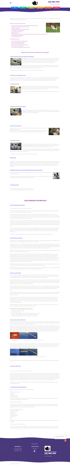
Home (14, 7)
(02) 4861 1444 (53, 2)
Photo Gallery (48, 7)
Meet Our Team (35, 448)
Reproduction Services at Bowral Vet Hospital (17, 23)
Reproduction (39, 7)
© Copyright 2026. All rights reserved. (15, 463)
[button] (65, 441)
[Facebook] (11, 2)
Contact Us (34, 449)
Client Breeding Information (14, 38)
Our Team (23, 7)
